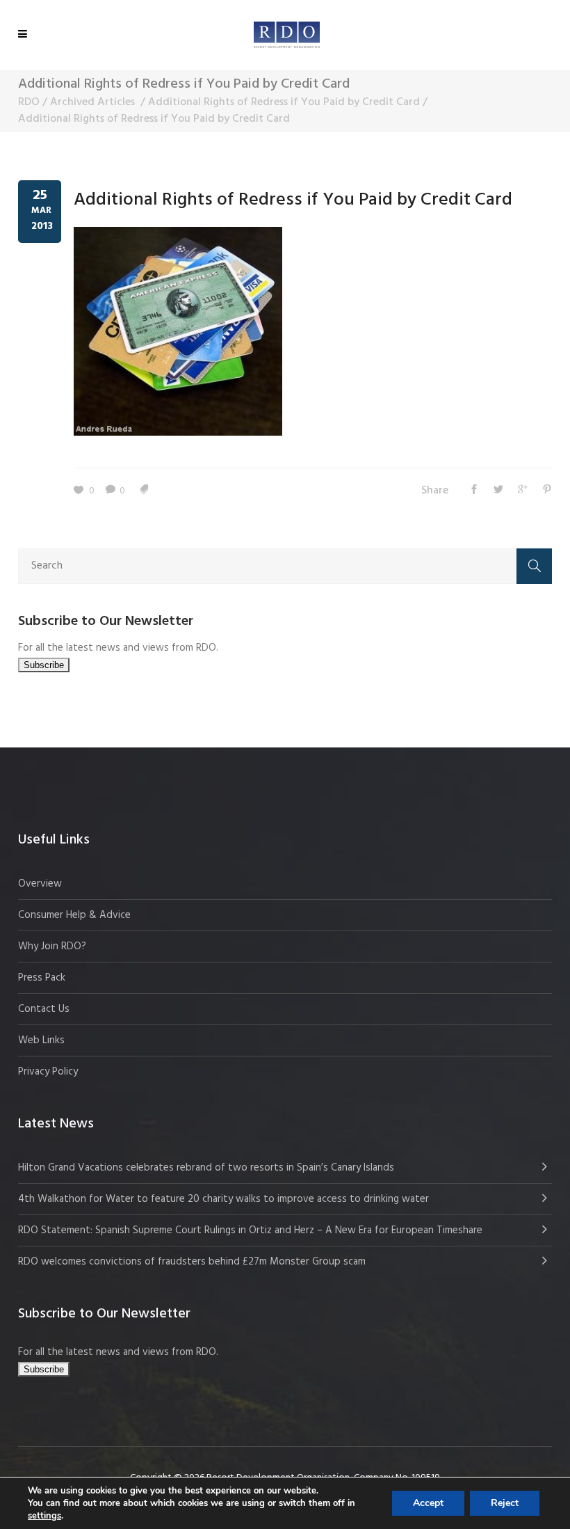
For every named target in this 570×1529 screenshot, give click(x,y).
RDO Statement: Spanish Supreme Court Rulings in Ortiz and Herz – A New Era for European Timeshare (250, 1230)
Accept (428, 1503)
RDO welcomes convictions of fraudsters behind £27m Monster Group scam (192, 1261)
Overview (40, 884)
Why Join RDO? (52, 946)
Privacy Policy (48, 1071)
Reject (505, 1503)
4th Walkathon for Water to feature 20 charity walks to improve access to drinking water (223, 1199)
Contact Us (44, 1009)
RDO (29, 102)
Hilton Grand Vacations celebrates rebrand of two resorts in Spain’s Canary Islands (207, 1167)
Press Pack (41, 977)
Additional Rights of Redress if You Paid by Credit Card (284, 102)
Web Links (41, 1040)
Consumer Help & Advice (74, 915)
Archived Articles (92, 102)
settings (44, 1516)
